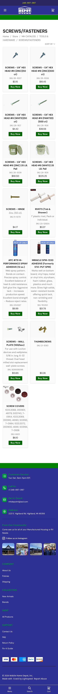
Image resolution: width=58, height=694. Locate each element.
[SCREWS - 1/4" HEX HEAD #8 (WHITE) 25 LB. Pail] (42, 149)
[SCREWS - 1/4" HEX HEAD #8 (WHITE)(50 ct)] (15, 102)
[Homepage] (29, 10)
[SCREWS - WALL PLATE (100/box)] (15, 329)
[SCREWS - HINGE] (15, 197)
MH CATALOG (29, 36)
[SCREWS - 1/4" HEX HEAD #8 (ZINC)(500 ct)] (42, 55)
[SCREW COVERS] (15, 394)
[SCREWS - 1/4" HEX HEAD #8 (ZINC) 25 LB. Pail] (15, 149)
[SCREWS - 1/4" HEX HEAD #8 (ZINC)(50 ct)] (15, 55)
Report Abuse (40, 678)
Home (6, 36)
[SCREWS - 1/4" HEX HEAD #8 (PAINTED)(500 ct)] (42, 102)
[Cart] (53, 10)
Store (15, 36)
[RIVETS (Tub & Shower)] (42, 197)
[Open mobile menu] (5, 10)
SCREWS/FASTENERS (30, 40)
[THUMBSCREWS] (42, 329)
